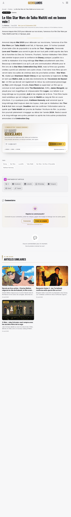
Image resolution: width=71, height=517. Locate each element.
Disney (41, 58)
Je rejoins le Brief (56, 144)
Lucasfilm (55, 58)
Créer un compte (41, 221)
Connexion (27, 221)
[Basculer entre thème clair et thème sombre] (63, 3)
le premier (23, 94)
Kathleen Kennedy (8, 167)
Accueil (4, 9)
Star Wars (18, 67)
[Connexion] (3, 3)
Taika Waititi (20, 45)
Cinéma (10, 9)
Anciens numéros (59, 149)
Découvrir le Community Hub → (35, 224)
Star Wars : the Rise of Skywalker (45, 164)
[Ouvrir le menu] (67, 3)
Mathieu (6, 25)
